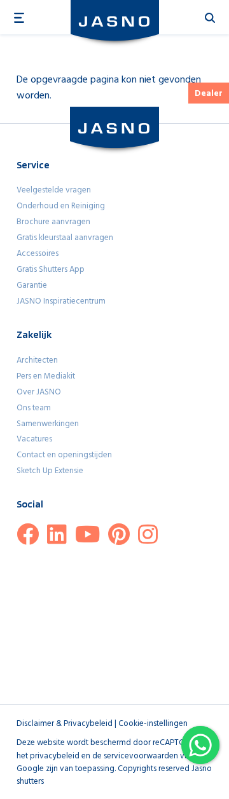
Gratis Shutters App (51, 269)
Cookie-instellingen (153, 723)
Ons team (34, 408)
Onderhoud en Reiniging (61, 206)
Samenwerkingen (48, 424)
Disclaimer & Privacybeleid (65, 723)
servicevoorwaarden (141, 756)
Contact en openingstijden (64, 455)
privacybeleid (55, 756)
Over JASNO (39, 392)
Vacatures (34, 439)
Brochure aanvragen (53, 222)
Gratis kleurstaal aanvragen (65, 238)
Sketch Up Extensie (50, 471)
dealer (209, 93)
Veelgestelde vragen (54, 190)
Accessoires (38, 253)
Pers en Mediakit (46, 376)
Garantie (32, 285)
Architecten (37, 360)
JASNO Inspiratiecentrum (61, 301)
